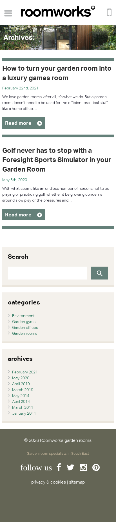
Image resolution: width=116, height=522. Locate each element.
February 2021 (25, 372)
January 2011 (24, 413)
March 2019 (22, 389)
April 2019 (21, 384)
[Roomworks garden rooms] (58, 15)
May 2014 (20, 395)
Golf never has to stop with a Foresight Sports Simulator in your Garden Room (56, 159)
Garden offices (25, 327)
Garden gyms (23, 321)
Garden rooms (24, 333)
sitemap (77, 482)
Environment (23, 315)
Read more (18, 123)
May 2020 (20, 378)
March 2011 (22, 407)
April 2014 (21, 401)
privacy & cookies (48, 482)
